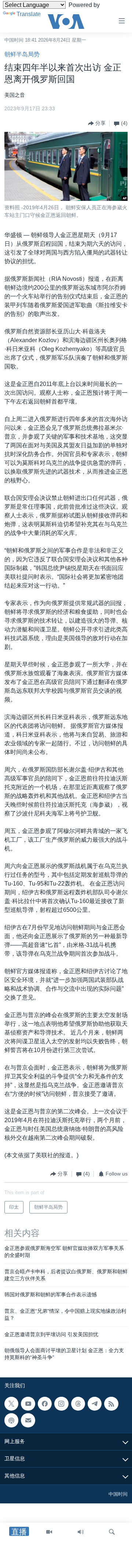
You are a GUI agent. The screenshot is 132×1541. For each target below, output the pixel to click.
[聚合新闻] (111, 1404)
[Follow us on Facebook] (45, 1404)
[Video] (49, 1532)
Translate (28, 14)
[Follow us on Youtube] (28, 1404)
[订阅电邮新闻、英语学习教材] (28, 1420)
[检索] (112, 1532)
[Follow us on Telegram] (95, 1404)
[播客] (11, 1420)
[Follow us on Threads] (78, 1404)
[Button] (97, 123)
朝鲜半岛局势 (22, 54)
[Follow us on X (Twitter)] (11, 1404)
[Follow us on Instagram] (61, 1404)
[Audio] (81, 1532)
